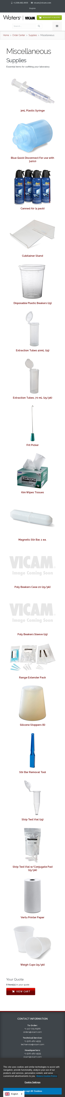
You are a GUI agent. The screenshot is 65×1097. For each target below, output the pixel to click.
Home (6, 35)
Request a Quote (51, 17)
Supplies (33, 35)
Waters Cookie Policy (46, 1076)
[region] (32, 1077)
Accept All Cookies (32, 1091)
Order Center (18, 35)
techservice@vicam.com (32, 1044)
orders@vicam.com (32, 1032)
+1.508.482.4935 (20, 3)
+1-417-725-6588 (32, 1029)
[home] (19, 17)
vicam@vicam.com (42, 3)
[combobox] (13, 1094)
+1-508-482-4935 (32, 1041)
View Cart (20, 991)
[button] (32, 8)
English (14, 1094)
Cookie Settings (32, 1082)
